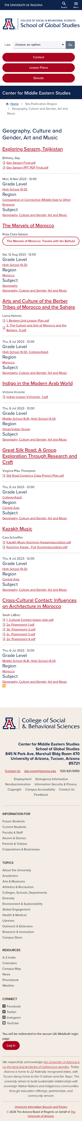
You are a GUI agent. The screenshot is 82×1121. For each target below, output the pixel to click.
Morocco (8, 275)
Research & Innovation (18, 932)
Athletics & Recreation (18, 887)
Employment (22, 779)
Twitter (11, 1012)
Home (14, 104)
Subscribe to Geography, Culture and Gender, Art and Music (4, 685)
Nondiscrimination (18, 784)
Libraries (8, 921)
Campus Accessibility (40, 790)
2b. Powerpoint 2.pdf (20, 629)
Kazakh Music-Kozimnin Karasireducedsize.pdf (38, 542)
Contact (38, 57)
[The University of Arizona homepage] (23, 5)
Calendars (9, 963)
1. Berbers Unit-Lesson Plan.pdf (27, 321)
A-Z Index (9, 958)
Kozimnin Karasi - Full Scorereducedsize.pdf (36, 547)
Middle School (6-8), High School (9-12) (29, 419)
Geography (10, 286)
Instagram (14, 1018)
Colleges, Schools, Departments (24, 893)
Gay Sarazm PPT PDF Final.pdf (27, 168)
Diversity (8, 898)
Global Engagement (16, 909)
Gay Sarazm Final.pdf (21, 163)
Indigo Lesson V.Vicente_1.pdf (27, 397)
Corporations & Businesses (21, 849)
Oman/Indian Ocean (16, 429)
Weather (8, 986)
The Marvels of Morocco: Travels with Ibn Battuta (41, 241)
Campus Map (11, 969)
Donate (38, 78)
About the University (16, 870)
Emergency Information (51, 779)
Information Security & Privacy (56, 784)
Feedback (41, 795)
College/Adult (12, 498)
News (6, 974)
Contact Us (12, 771)
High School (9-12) (14, 189)
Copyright (14, 790)
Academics (10, 876)
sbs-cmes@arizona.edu (40, 771)
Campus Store (12, 938)
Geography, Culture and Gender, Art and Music (34, 215)
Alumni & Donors (14, 838)
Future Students (13, 821)
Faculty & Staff (12, 833)
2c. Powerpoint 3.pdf (20, 634)
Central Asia (10, 508)
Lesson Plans (38, 68)
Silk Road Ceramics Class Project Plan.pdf (35, 476)
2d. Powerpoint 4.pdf (20, 639)
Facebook (14, 1006)
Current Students (14, 827)
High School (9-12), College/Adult (25, 352)
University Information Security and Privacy (41, 1107)
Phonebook (10, 980)
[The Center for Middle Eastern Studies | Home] (41, 24)
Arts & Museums (13, 881)
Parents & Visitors (14, 844)
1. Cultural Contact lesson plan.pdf (30, 620)
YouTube (13, 1023)
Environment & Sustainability (22, 904)
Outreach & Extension (17, 926)
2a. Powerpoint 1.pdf (20, 625)
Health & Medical (14, 915)
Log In (11, 1045)
